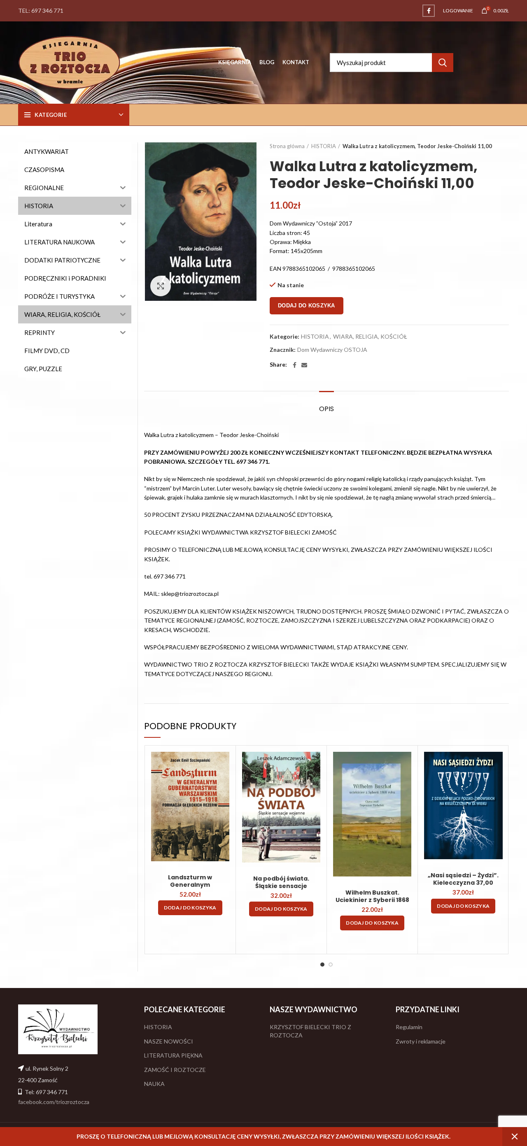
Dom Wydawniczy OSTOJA (332, 349)
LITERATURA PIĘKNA (173, 1055)
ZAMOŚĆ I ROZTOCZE (175, 1069)
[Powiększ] (160, 286)
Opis (326, 409)
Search (442, 62)
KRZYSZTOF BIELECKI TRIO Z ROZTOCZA (310, 1031)
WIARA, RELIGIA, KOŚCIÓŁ (370, 336)
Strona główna (287, 146)
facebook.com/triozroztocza (53, 1101)
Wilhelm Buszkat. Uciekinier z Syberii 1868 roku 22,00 (372, 899)
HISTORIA (323, 146)
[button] (190, 907)
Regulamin (409, 1026)
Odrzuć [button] (514, 1136)
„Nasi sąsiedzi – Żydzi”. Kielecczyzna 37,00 (463, 879)
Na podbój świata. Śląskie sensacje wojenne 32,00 (281, 885)
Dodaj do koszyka (306, 305)
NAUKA (154, 1083)
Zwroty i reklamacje (420, 1041)
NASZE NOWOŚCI (168, 1041)
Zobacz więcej (223, 765)
